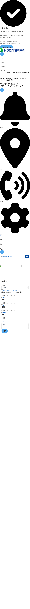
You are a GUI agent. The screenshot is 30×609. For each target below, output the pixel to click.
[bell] (15, 126)
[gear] (15, 232)
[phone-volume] (15, 200)
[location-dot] (15, 168)
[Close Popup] (2, 54)
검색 (4, 331)
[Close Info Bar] (2, 90)
